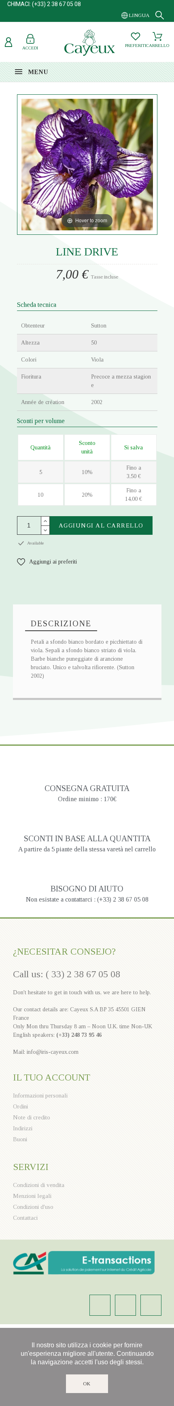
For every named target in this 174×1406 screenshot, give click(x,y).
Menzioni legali (32, 1196)
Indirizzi (22, 1128)
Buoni (20, 1139)
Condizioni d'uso (33, 1207)
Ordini (20, 1106)
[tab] (61, 624)
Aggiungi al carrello (101, 525)
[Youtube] (150, 1305)
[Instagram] (99, 1305)
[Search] (159, 15)
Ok (87, 1384)
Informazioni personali (40, 1095)
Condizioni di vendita (38, 1185)
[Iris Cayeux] (89, 43)
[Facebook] (125, 1305)
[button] (47, 561)
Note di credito (31, 1117)
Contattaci (25, 1218)
